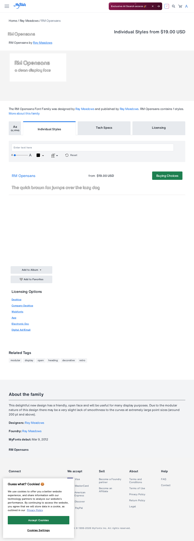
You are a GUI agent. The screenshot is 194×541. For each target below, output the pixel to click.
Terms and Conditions (135, 481)
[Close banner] (152, 6)
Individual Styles (49, 129)
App (14, 318)
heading (53, 360)
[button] (40, 155)
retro (82, 360)
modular (15, 360)
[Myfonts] (20, 8)
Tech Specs (104, 127)
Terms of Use (137, 488)
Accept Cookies (38, 520)
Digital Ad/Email (21, 330)
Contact (166, 485)
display (29, 360)
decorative (68, 360)
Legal (132, 506)
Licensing (159, 127)
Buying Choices (167, 175)
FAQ (163, 479)
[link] (180, 6)
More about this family (24, 113)
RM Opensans (23, 175)
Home (13, 20)
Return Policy (137, 500)
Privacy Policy (137, 494)
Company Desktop (22, 305)
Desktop (16, 299)
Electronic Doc (20, 324)
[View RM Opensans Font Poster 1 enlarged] (38, 67)
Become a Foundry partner (110, 481)
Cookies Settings (38, 530)
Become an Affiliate (105, 490)
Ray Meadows (29, 20)
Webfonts (17, 311)
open (41, 360)
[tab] (15, 128)
